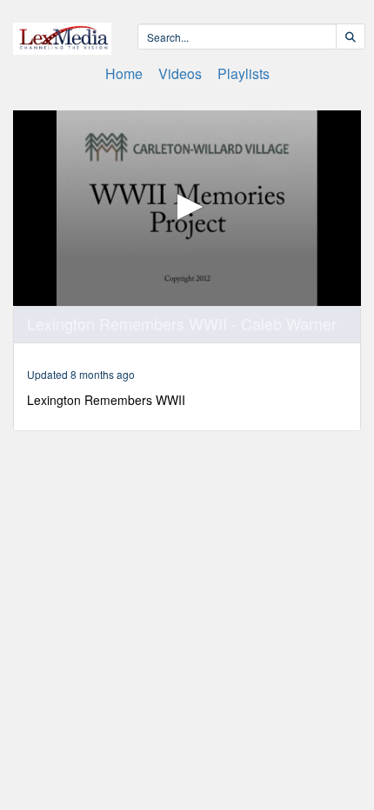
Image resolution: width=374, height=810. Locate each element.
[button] (187, 207)
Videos (180, 73)
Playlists (243, 73)
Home (124, 73)
